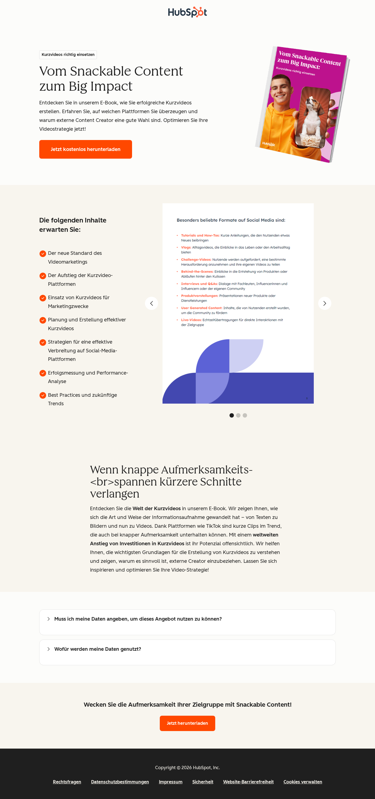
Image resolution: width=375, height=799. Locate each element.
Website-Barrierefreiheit (248, 781)
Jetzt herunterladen (187, 723)
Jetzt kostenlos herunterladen (86, 149)
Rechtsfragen (67, 781)
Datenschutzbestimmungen (120, 781)
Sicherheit (202, 781)
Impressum (171, 781)
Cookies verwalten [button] (303, 781)
